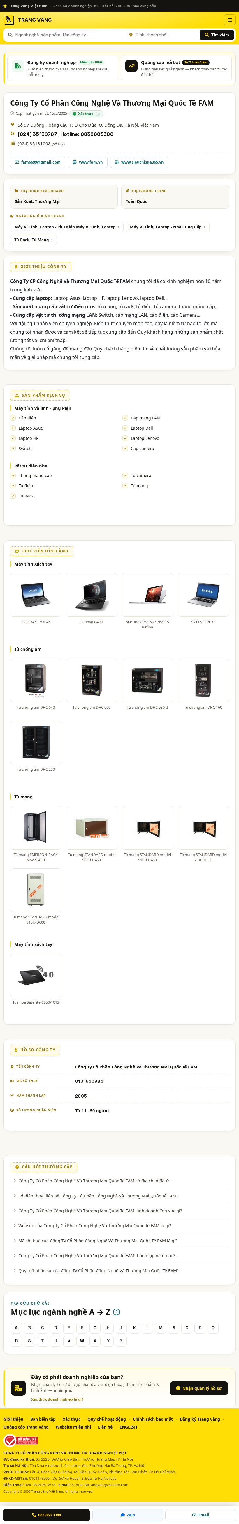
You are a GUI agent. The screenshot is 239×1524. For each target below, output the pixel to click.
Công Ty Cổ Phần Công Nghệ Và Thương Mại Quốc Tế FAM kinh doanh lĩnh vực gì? (100, 1210)
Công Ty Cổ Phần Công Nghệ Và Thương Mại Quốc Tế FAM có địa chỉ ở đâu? (93, 1180)
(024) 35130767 (38, 134)
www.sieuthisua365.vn (142, 162)
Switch (25, 448)
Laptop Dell (142, 428)
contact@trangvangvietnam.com (100, 1484)
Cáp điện (27, 418)
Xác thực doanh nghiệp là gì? (57, 1399)
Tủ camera (141, 475)
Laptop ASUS (31, 428)
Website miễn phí (73, 1427)
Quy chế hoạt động (106, 1419)
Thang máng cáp (35, 475)
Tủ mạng (139, 485)
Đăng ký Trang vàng (200, 1419)
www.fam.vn (91, 162)
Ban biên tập (43, 1419)
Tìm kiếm (220, 35)
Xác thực (71, 1419)
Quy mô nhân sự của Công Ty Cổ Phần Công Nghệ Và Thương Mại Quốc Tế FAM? (98, 1270)
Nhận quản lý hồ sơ (202, 1388)
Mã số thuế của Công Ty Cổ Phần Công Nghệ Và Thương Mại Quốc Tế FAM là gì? (97, 1240)
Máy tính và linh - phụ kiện (42, 408)
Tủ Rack (26, 496)
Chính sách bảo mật (153, 1419)
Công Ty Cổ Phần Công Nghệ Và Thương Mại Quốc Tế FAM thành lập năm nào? (96, 1255)
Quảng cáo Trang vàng (26, 1427)
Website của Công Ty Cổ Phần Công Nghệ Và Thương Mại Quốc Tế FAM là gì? (94, 1225)
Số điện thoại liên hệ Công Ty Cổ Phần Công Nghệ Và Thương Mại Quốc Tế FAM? (98, 1196)
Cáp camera (142, 448)
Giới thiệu (13, 1419)
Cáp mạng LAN (145, 418)
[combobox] (69, 35)
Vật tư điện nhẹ (31, 466)
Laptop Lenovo (145, 438)
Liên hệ (105, 1427)
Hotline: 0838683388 (87, 134)
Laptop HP (28, 438)
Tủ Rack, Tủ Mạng (31, 239)
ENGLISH (128, 1427)
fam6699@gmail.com (41, 162)
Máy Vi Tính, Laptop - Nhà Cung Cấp (166, 227)
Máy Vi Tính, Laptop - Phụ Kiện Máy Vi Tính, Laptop (65, 227)
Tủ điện (26, 485)
